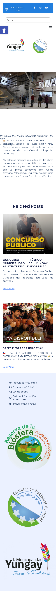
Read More (8, 288)
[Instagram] (40, 8)
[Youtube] (47, 8)
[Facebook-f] (34, 8)
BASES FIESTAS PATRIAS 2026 (23, 348)
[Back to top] (49, 584)
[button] (4, 30)
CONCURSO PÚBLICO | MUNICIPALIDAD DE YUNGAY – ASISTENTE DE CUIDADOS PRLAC (28, 263)
